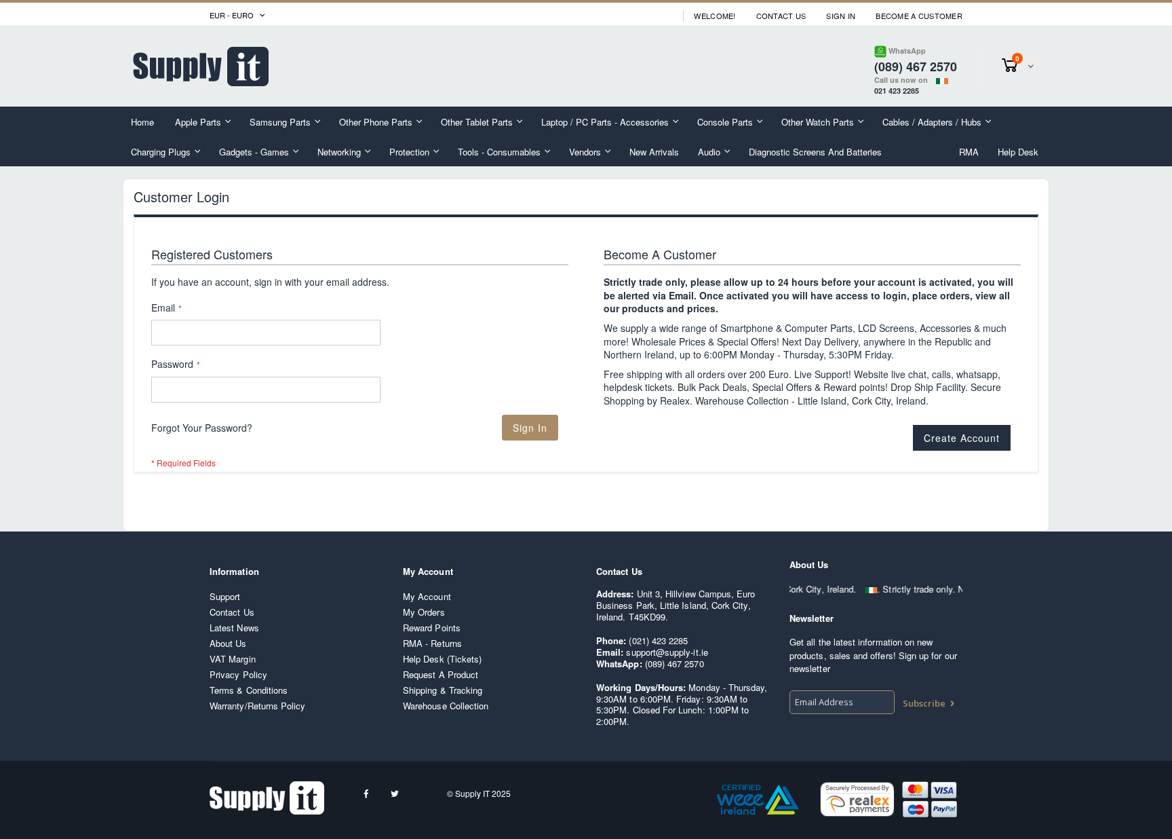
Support (225, 596)
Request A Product (440, 674)
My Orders (424, 611)
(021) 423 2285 (658, 640)
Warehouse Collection (445, 705)
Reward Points (432, 627)
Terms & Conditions (249, 690)
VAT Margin (233, 658)
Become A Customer (919, 16)
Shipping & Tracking (442, 690)
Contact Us (781, 16)
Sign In (840, 16)
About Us (228, 643)
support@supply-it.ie (666, 652)
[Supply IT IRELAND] (201, 66)
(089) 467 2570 (674, 663)
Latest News (234, 627)
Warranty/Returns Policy (258, 705)
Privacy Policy (238, 674)
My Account (427, 596)
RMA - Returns (432, 643)
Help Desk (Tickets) (442, 658)
